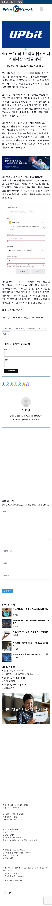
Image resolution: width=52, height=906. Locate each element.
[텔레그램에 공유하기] (20, 384)
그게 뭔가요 (9, 681)
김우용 (15, 615)
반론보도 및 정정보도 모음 (13, 819)
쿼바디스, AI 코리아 (13, 670)
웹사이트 (6, 575)
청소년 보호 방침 (30, 840)
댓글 (5, 511)
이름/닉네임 (7, 551)
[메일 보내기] (24, 384)
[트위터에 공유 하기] (8, 384)
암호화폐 (42, 328)
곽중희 (15, 657)
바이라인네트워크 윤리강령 (13, 814)
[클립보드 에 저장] (28, 384)
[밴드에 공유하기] (16, 384)
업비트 (6, 334)
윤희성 (14, 65)
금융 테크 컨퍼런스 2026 (12, 2)
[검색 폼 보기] (41, 9)
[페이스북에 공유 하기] (4, 384)
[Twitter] (10, 893)
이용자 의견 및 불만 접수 (12, 880)
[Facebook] (5, 893)
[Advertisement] (26, 467)
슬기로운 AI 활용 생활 (14, 677)
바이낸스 (31, 328)
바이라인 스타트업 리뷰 (15, 684)
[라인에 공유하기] (12, 384)
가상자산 (7, 328)
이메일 (5, 563)
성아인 (15, 649)
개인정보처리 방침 (10, 817)
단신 (26, 49)
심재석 (15, 626)
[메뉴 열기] (47, 9)
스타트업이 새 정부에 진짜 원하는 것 (21, 674)
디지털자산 (19, 328)
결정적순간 (9, 688)
